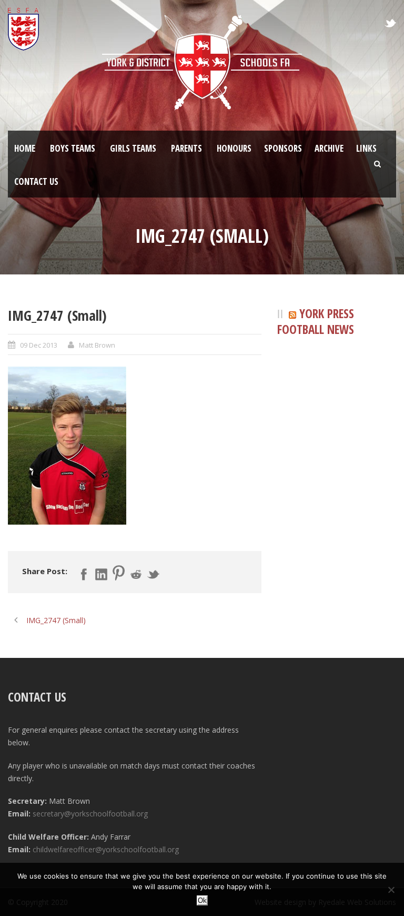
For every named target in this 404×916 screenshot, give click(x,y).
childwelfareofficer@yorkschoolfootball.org (106, 849)
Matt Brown (97, 345)
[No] (391, 889)
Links (366, 148)
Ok (202, 900)
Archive (329, 148)
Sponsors (283, 148)
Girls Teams (133, 148)
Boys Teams (72, 148)
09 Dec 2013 (38, 345)
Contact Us (36, 181)
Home (24, 148)
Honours (234, 148)
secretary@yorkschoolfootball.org (90, 814)
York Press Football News (315, 321)
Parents (186, 148)
